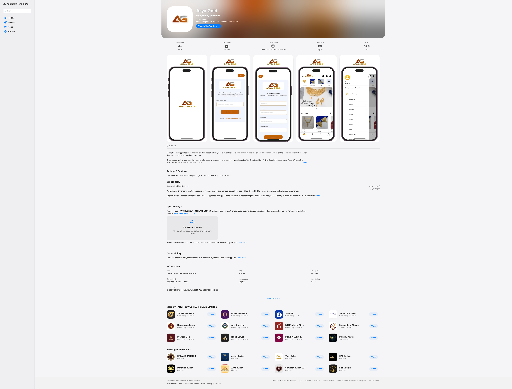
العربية (300, 380)
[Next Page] (383, 98)
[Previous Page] (164, 98)
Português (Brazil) (350, 380)
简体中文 (317, 380)
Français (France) (328, 380)
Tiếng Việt (362, 380)
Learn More (242, 242)
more (305, 162)
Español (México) (290, 380)
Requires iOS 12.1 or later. (177, 282)
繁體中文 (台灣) (374, 380)
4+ (312, 282)
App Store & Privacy (192, 383)
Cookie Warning (206, 383)
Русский (308, 380)
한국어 (339, 380)
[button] (17, 18)
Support (218, 383)
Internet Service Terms (174, 383)
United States (276, 380)
